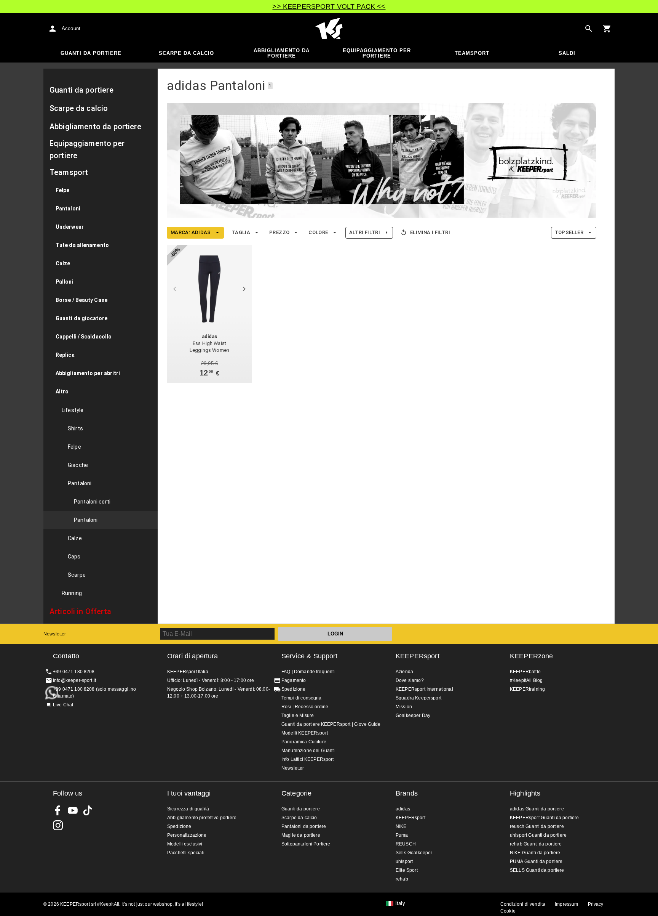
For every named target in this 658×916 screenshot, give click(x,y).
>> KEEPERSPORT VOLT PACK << (328, 6)
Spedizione (293, 689)
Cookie (508, 911)
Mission (404, 706)
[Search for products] (588, 28)
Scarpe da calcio (186, 53)
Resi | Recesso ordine (304, 706)
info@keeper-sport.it (74, 680)
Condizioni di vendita (522, 904)
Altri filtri (364, 232)
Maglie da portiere (300, 835)
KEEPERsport (417, 656)
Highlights (525, 793)
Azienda (404, 671)
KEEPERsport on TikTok (88, 810)
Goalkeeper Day (413, 715)
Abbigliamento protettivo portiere (201, 817)
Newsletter (54, 634)
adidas (403, 809)
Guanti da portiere (91, 53)
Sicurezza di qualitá (188, 809)
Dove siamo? (410, 680)
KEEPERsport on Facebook (58, 810)
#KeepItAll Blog (526, 680)
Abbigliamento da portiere (282, 53)
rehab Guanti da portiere (536, 844)
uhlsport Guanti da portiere (538, 835)
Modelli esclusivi (185, 844)
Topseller (569, 232)
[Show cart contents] (607, 28)
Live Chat (63, 704)
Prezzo (279, 232)
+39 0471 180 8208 (74, 671)
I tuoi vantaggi (189, 793)
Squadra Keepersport (418, 698)
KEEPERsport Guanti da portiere (544, 817)
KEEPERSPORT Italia (329, 28)
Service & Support (309, 656)
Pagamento (293, 680)
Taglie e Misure (297, 715)
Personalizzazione (187, 835)
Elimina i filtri (430, 232)
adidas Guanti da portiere (537, 809)
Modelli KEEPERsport (304, 733)
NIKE (401, 826)
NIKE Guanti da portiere (535, 852)
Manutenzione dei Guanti (308, 750)
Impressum (566, 904)
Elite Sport (407, 870)
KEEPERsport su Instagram (58, 825)
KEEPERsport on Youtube (73, 810)
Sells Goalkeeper (414, 852)
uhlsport (404, 861)
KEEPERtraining (527, 689)
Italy (400, 903)
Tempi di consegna (301, 698)
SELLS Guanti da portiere (537, 870)
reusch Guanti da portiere (537, 826)
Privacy (596, 904)
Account (71, 28)
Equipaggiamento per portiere (377, 53)
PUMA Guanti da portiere (536, 861)
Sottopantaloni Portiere (305, 844)
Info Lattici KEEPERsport (307, 759)
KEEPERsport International (424, 689)
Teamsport (472, 53)
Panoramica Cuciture (303, 741)
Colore (318, 232)
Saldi (567, 53)
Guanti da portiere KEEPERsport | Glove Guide (331, 724)
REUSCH (406, 844)
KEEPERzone (531, 656)
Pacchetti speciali (185, 852)
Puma (402, 835)
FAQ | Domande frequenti (308, 671)
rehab (402, 879)
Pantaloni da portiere (303, 826)
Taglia (241, 232)
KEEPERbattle (525, 671)
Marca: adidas (191, 232)
